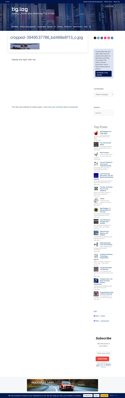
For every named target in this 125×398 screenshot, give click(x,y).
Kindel (7, 1)
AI (55, 27)
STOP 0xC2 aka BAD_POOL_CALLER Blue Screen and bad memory (103, 176)
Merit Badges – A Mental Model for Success (105, 210)
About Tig (117, 1)
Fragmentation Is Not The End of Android (106, 293)
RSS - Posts (100, 316)
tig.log (20, 9)
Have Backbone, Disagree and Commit (105, 221)
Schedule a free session (102, 74)
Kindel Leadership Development (93, 1)
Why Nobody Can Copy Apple (105, 132)
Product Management (28, 27)
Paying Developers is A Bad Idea (106, 268)
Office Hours (108, 1)
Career (49, 27)
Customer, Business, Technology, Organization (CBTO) (103, 257)
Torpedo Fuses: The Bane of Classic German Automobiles (103, 281)
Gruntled (15, 27)
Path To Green (104, 152)
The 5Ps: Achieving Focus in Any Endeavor (106, 188)
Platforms (67, 27)
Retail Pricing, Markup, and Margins (104, 233)
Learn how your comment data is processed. (60, 107)
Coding (60, 27)
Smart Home (77, 27)
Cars (85, 27)
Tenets (102, 198)
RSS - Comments (102, 321)
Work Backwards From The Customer (106, 243)
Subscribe (109, 6)
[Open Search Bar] (91, 27)
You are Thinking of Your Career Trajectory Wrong (106, 164)
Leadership (42, 27)
